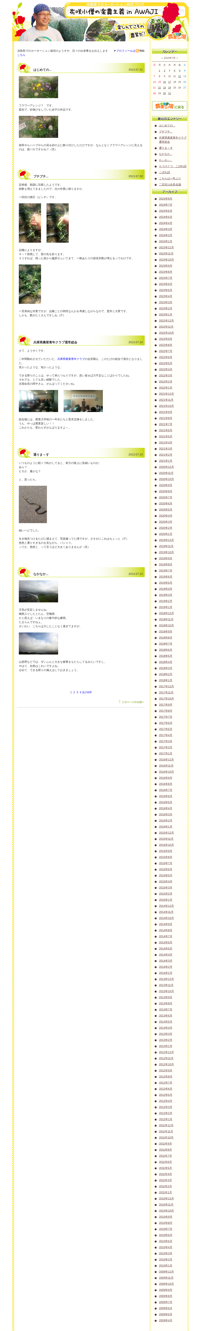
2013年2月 (165, 1040)
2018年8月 (165, 637)
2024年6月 (165, 210)
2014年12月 (166, 905)
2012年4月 (165, 1100)
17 (169, 82)
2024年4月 (165, 223)
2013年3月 (165, 1033)
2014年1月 (165, 972)
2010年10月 (166, 1210)
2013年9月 (165, 997)
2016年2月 (165, 820)
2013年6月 (165, 1015)
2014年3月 (165, 960)
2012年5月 (165, 1094)
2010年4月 (165, 1247)
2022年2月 (165, 381)
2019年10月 (166, 552)
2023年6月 (165, 284)
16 (164, 82)
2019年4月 (165, 588)
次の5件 (87, 692)
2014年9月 (165, 924)
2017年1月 (165, 753)
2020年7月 (165, 497)
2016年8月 (165, 783)
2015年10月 (166, 844)
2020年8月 (165, 491)
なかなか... (165, 154)
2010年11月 (166, 1204)
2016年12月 (166, 759)
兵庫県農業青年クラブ (71, 358)
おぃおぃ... (165, 160)
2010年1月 (165, 1265)
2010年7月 (165, 1229)
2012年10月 (166, 1064)
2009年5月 (165, 1314)
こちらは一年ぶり (170, 178)
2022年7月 (165, 351)
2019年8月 (165, 564)
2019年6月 (165, 576)
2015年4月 (165, 881)
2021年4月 (165, 442)
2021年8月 (165, 418)
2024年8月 (165, 198)
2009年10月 (166, 1283)
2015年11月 (166, 838)
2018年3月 (165, 668)
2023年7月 (165, 277)
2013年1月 (165, 1046)
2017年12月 (166, 686)
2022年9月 (165, 338)
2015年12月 (166, 832)
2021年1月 (165, 460)
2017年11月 (166, 692)
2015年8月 (165, 857)
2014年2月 (165, 966)
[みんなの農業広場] (169, 109)
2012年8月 (165, 1076)
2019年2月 (165, 601)
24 (169, 87)
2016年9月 (165, 777)
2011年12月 (166, 1125)
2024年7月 (165, 204)
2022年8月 (165, 345)
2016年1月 (165, 826)
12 (179, 76)
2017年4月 (165, 735)
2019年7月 (165, 570)
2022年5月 (165, 363)
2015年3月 (165, 887)
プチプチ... (165, 131)
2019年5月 (165, 582)
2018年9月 (165, 631)
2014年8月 (165, 930)
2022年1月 (165, 387)
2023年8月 (165, 271)
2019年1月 (165, 607)
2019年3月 (165, 594)
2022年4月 (165, 369)
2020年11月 (166, 473)
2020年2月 (165, 527)
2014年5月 (165, 948)
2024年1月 (165, 241)
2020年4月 (165, 515)
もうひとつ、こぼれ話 (172, 166)
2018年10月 (166, 625)
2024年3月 (165, 229)
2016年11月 (166, 765)
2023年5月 (165, 290)
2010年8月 (165, 1222)
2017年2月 (165, 747)
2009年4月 (165, 1320)
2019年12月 (166, 540)
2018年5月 (165, 655)
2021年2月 (165, 454)
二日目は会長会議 (170, 184)
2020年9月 (165, 485)
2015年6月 (165, 869)
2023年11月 (166, 253)
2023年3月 (165, 302)
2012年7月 (165, 1082)
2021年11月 (166, 399)
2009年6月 (165, 1308)
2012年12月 (166, 1052)
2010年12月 (166, 1198)
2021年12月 (166, 393)
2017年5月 (165, 729)
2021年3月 (165, 448)
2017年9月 (165, 704)
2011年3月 (165, 1180)
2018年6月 (165, 649)
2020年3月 (165, 521)
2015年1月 (165, 899)
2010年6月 (165, 1235)
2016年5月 (165, 802)
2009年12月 (166, 1271)
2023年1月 (165, 314)
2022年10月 (166, 332)
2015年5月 (165, 875)
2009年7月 (165, 1302)
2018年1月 (165, 680)
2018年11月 (166, 619)
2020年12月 (166, 466)
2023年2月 (165, 308)
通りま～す (166, 147)
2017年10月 (166, 698)
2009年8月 (165, 1296)
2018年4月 (165, 662)
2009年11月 (166, 1277)
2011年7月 (165, 1155)
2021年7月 (165, 424)
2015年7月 (165, 863)
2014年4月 (165, 954)
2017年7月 (165, 716)
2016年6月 (165, 796)
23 (164, 87)
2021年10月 (166, 405)
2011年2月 (165, 1186)
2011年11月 (166, 1131)
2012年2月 (165, 1113)
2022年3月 (165, 375)
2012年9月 (165, 1070)
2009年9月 (165, 1289)
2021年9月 (165, 412)
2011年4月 (165, 1174)
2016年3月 (165, 814)
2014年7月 (165, 936)
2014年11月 (166, 911)
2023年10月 (166, 259)
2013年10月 (166, 991)
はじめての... (167, 125)
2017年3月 (165, 741)
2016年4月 (165, 808)
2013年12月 (166, 979)
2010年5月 (165, 1241)
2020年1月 (165, 534)
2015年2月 (165, 893)
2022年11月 (166, 326)
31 (169, 93)
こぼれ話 (164, 172)
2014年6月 (165, 942)
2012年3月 (165, 1107)
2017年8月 (165, 710)
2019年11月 (166, 546)
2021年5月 (165, 436)
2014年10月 (166, 918)
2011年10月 (166, 1137)
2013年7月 (165, 1009)
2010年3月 (165, 1253)
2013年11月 (166, 985)
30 (164, 93)
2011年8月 (165, 1149)
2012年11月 (166, 1058)
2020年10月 (166, 479)
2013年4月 (165, 1027)
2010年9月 (165, 1216)
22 (159, 87)
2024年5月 (165, 216)
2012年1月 (165, 1119)
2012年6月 (165, 1088)
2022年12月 (166, 320)
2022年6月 (165, 357)
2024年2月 (165, 235)
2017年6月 (165, 722)
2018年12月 (166, 613)
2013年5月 (165, 1021)
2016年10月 (166, 771)
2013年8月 (165, 1003)
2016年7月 (165, 790)
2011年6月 (165, 1161)
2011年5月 (165, 1168)
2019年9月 (165, 558)
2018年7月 (165, 643)
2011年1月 (165, 1192)
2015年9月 (165, 851)
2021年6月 (165, 430)
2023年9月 (165, 265)
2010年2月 (165, 1259)
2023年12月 (166, 247)
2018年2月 (165, 674)
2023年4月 (165, 296)
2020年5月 (165, 509)
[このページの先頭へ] (131, 703)
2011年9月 (165, 1143)
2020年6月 (165, 503)
